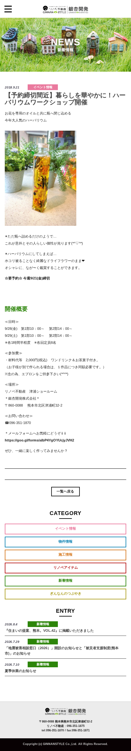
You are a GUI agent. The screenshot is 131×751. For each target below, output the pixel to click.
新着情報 (65, 580)
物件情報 (65, 541)
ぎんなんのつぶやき (65, 593)
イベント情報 (42, 87)
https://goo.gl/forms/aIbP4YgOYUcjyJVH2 (39, 440)
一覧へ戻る (65, 491)
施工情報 (65, 554)
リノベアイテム (65, 567)
